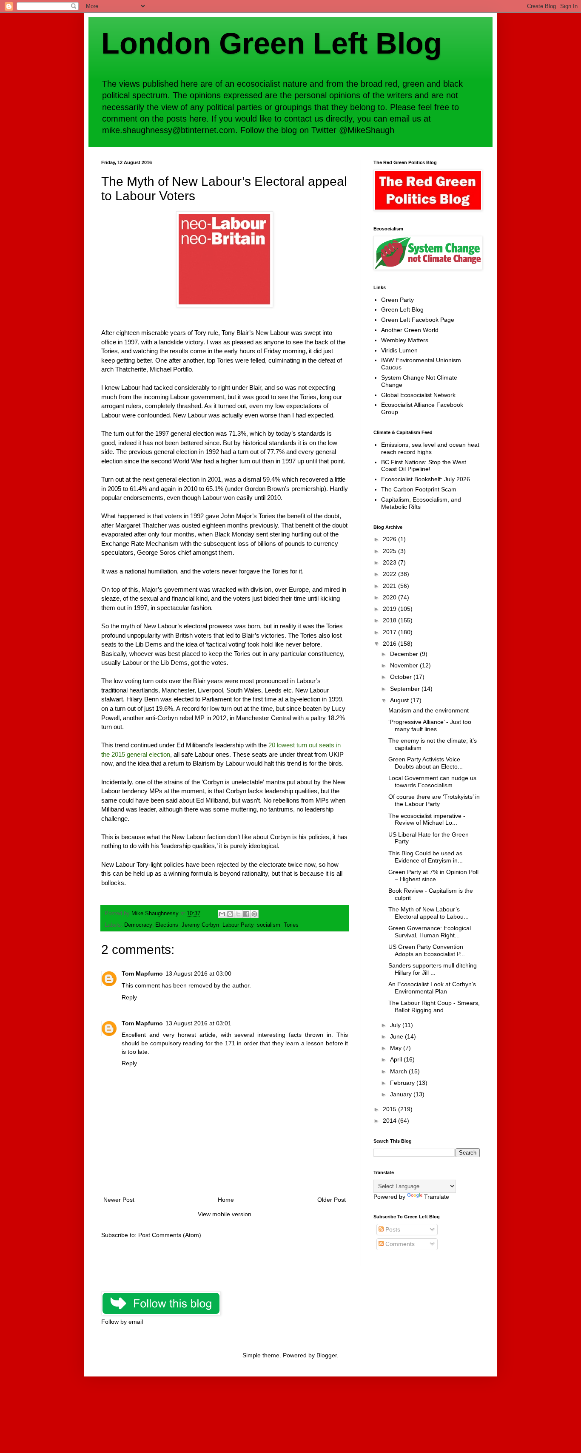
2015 (390, 1109)
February (403, 1082)
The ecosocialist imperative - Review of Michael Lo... (426, 819)
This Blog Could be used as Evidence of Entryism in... (425, 857)
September (406, 688)
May (396, 1047)
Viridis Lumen (399, 350)
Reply (129, 997)
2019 (390, 608)
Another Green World (410, 329)
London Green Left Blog (271, 43)
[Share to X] (238, 914)
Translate (436, 1196)
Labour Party (237, 925)
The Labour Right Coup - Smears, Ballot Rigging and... (434, 1006)
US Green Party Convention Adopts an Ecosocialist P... (426, 950)
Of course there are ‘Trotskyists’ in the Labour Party (434, 800)
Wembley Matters (404, 340)
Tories (291, 925)
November (405, 665)
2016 (390, 643)
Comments (399, 1243)
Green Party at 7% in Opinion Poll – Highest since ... (433, 875)
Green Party (397, 299)
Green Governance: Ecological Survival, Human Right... (429, 932)
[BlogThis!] (230, 914)
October (401, 676)
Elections (166, 925)
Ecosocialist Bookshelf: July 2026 (425, 479)
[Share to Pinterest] (254, 914)
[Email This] (222, 914)
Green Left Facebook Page (417, 319)
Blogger (326, 1355)
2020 (390, 597)
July (396, 1025)
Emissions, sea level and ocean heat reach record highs (430, 448)
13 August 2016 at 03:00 (198, 973)
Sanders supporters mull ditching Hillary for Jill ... (432, 969)
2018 (390, 620)
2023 (390, 562)
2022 (390, 573)
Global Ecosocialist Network (418, 395)
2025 (390, 551)
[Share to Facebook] (246, 914)
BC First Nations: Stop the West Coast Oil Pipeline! (423, 466)
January (401, 1094)
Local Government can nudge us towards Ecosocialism (432, 782)
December (405, 653)
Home (226, 1199)
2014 (390, 1120)
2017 (390, 632)
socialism (268, 925)
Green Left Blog (402, 309)
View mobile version (224, 1214)
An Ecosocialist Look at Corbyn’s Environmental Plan (432, 988)
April (397, 1059)
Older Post (331, 1199)
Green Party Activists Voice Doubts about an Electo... (425, 763)
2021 (390, 585)
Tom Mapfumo (142, 973)
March (399, 1071)
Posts (392, 1229)
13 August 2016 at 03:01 (198, 1023)
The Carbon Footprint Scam (418, 489)
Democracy (138, 925)
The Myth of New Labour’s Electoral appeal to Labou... (428, 913)
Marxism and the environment (428, 710)
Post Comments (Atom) (169, 1235)
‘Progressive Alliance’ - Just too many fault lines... (429, 725)
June (397, 1036)
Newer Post (118, 1199)
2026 (390, 539)
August (400, 700)
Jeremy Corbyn (200, 925)
